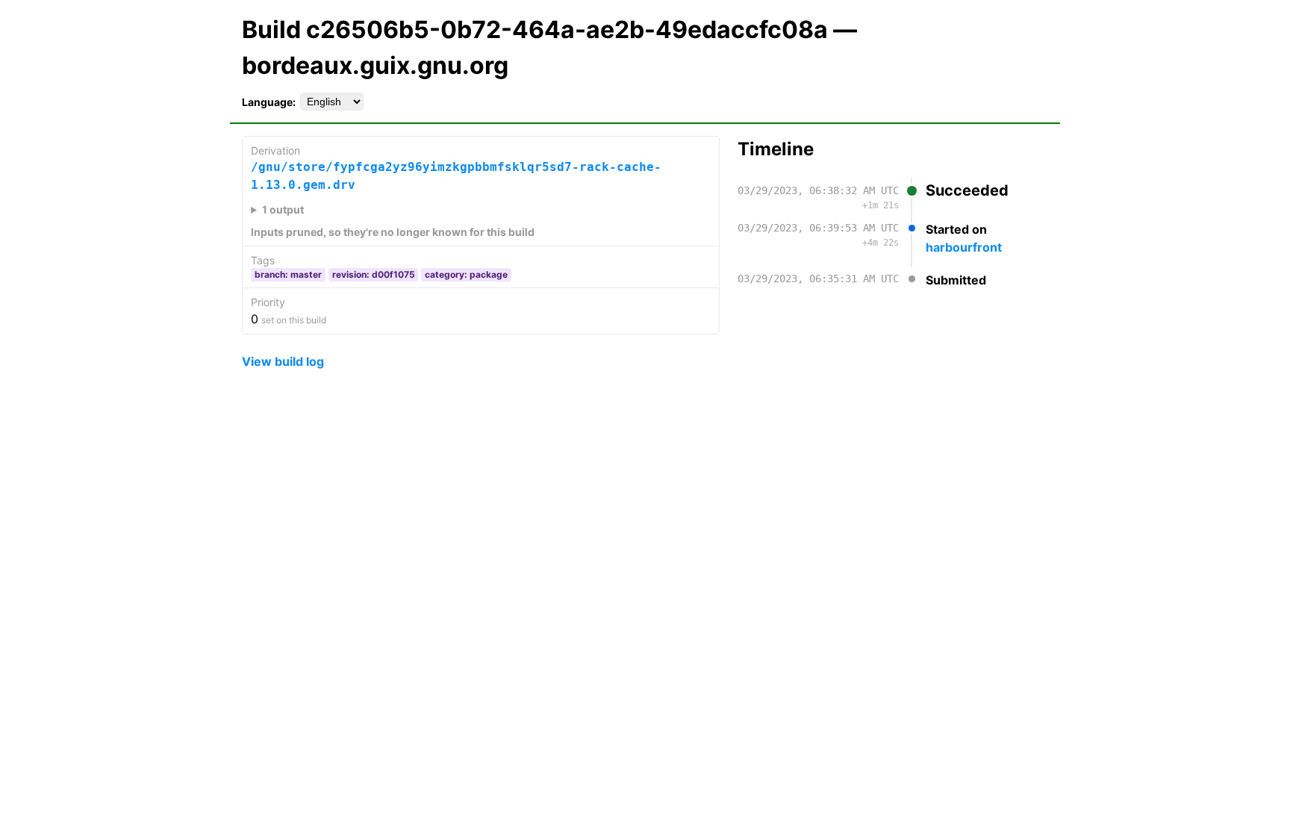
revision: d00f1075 (373, 274)
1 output (283, 209)
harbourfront (964, 247)
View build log (283, 361)
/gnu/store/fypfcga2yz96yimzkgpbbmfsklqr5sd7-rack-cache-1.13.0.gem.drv (456, 176)
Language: (269, 102)
